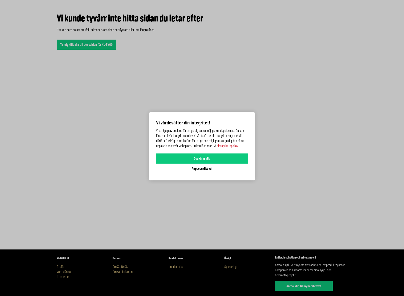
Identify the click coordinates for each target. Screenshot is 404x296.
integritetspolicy (228, 146)
